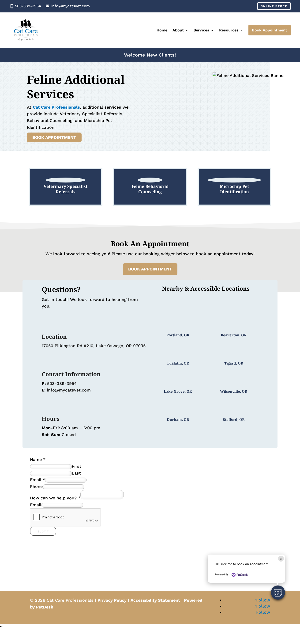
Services (201, 30)
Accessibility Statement (155, 600)
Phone (36, 486)
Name (37, 459)
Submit (43, 531)
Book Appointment (54, 137)
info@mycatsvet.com (70, 6)
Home (162, 30)
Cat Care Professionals (56, 107)
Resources (229, 30)
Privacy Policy (112, 600)
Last (76, 473)
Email (37, 479)
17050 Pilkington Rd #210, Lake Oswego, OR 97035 (94, 345)
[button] (278, 592)
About (178, 30)
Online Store (274, 6)
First (76, 466)
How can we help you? (55, 497)
